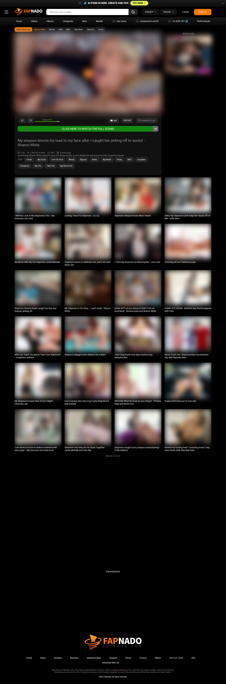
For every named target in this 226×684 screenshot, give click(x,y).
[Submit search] (133, 12)
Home (19, 21)
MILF (68, 29)
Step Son (90, 29)
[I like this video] (22, 120)
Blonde (52, 29)
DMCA (158, 658)
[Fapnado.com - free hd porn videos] (28, 12)
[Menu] (6, 12)
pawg (119, 160)
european (141, 160)
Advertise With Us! (110, 662)
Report (127, 120)
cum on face (57, 160)
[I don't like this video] (30, 120)
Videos (34, 21)
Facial (100, 29)
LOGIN (185, 12)
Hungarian (24, 166)
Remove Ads (188, 34)
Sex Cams (119, 21)
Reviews (58, 658)
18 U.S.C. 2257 (176, 658)
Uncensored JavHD (147, 21)
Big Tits (38, 166)
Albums (50, 21)
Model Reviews (94, 658)
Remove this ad (113, 456)
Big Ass (83, 160)
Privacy (143, 658)
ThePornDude (203, 21)
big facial (42, 160)
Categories (68, 21)
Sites (84, 21)
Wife (60, 29)
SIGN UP (203, 12)
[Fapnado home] (113, 650)
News (43, 658)
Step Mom (78, 29)
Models (99, 21)
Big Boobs (107, 160)
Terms (128, 658)
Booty (94, 160)
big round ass (66, 166)
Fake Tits (50, 166)
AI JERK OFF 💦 (178, 21)
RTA (193, 658)
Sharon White (39, 29)
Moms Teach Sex (23, 29)
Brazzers (74, 658)
